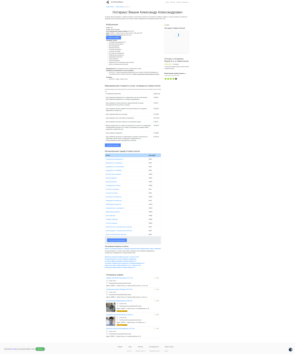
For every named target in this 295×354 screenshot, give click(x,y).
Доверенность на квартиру (114, 163)
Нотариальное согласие (113, 185)
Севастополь (110, 6)
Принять (40, 349)
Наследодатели (154, 346)
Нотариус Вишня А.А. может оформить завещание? (120, 259)
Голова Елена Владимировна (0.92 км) (119, 301)
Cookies (166, 351)
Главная (120, 346)
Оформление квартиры (113, 212)
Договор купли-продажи (113, 174)
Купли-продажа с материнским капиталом (119, 230)
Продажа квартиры (112, 219)
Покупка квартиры (111, 223)
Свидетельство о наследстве (115, 208)
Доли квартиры (110, 215)
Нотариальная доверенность (115, 159)
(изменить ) (127, 6)
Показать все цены (113, 145)
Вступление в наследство (113, 197)
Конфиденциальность (154, 351)
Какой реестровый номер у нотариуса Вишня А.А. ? (120, 267)
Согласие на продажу (112, 189)
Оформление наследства (113, 204)
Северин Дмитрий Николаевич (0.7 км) (119, 278)
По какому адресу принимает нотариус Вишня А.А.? (120, 261)
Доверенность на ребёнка (114, 170)
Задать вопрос (169, 346)
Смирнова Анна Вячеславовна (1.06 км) (119, 314)
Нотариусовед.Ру (117, 2)
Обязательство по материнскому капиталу (119, 227)
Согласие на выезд (111, 193)
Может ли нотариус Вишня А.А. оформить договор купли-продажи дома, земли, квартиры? (133, 248)
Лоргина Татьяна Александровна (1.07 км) (120, 328)
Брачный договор (111, 181)
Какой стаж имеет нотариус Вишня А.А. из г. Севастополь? (123, 265)
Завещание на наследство (114, 200)
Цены (167, 2)
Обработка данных (141, 351)
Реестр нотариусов (182, 2)
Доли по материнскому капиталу (116, 234)
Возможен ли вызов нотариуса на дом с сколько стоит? (122, 257)
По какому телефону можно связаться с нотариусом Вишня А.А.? (125, 263)
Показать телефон (113, 37)
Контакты (129, 351)
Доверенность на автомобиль (115, 166)
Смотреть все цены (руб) (117, 240)
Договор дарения (111, 178)
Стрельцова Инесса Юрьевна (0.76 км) (119, 289)
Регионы (172, 2)
